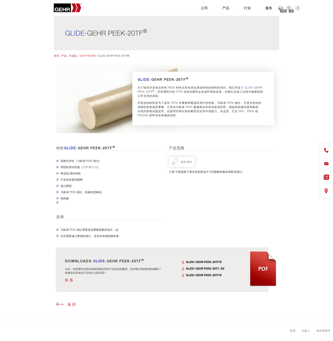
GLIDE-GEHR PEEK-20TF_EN (205, 268)
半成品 (73, 55)
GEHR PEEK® (87, 55)
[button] (7, 333)
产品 (225, 8)
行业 (247, 8)
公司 (204, 8)
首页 (56, 55)
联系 (69, 280)
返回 (72, 304)
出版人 (306, 330)
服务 (268, 8)
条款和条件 (323, 330)
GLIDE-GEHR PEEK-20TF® (204, 262)
